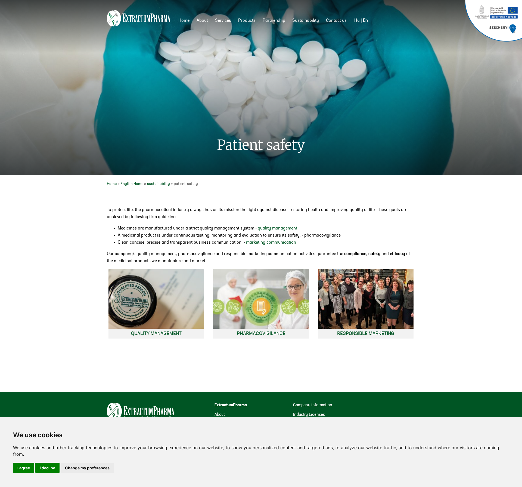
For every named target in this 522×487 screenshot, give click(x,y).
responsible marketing (365, 333)
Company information (312, 405)
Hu (357, 20)
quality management (277, 228)
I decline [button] (47, 468)
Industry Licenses (309, 415)
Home (183, 20)
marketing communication (271, 242)
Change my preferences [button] (87, 468)
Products (247, 20)
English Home (131, 184)
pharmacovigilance (261, 333)
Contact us (336, 20)
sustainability (158, 184)
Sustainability (305, 20)
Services (223, 20)
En (365, 20)
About (202, 20)
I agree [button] (23, 468)
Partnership (274, 20)
